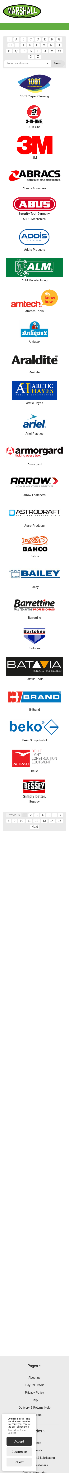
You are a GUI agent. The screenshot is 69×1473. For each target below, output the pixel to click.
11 (29, 820)
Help (34, 1400)
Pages (32, 1366)
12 (36, 820)
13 (44, 820)
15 (59, 820)
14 (52, 820)
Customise (19, 1452)
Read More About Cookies (17, 1431)
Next (34, 826)
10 (21, 820)
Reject (19, 1462)
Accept (19, 1441)
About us (34, 1377)
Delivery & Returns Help (35, 1407)
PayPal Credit (34, 1385)
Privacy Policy (34, 1392)
